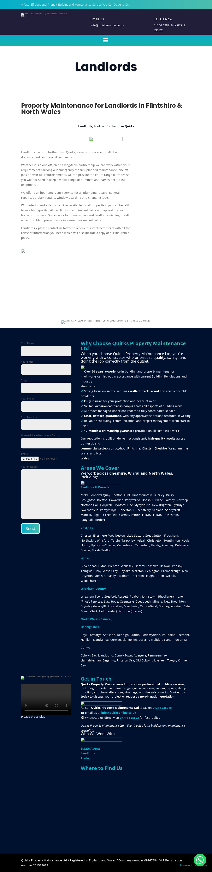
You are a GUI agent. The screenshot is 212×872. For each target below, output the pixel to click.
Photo (24, 453)
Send (30, 528)
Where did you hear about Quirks (40, 435)
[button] (200, 860)
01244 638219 (163, 25)
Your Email (27, 361)
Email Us (97, 19)
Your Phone (27, 398)
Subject (25, 380)
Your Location (29, 417)
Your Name (27, 343)
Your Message (29, 466)
